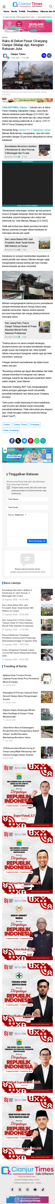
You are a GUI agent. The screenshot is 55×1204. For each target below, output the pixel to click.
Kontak (38, 1183)
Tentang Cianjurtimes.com (24, 1183)
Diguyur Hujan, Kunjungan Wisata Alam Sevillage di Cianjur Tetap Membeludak (19, 713)
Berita (14, 11)
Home (6, 11)
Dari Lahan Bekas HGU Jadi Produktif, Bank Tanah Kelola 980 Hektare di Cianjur (20, 243)
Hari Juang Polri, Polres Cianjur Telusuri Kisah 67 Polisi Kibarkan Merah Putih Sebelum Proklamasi (21, 328)
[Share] (49, 55)
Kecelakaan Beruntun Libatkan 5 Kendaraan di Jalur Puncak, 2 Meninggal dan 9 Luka (20, 150)
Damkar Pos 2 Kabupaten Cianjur (34, 130)
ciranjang (34, 424)
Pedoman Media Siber (26, 1177)
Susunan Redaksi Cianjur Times (27, 1180)
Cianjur (6, 424)
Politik (22, 11)
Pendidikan (32, 11)
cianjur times (20, 424)
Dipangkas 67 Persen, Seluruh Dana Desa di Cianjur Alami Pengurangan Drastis (20, 696)
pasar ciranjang (10, 430)
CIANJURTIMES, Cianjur (14, 107)
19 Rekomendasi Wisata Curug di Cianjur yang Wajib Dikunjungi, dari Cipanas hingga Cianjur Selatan (19, 751)
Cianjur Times (18, 54)
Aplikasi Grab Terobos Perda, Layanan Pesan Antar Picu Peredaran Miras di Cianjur (21, 679)
